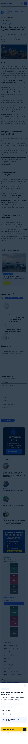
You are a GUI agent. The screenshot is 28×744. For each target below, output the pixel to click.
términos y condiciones (12, 724)
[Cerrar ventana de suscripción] (24, 685)
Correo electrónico (6, 710)
